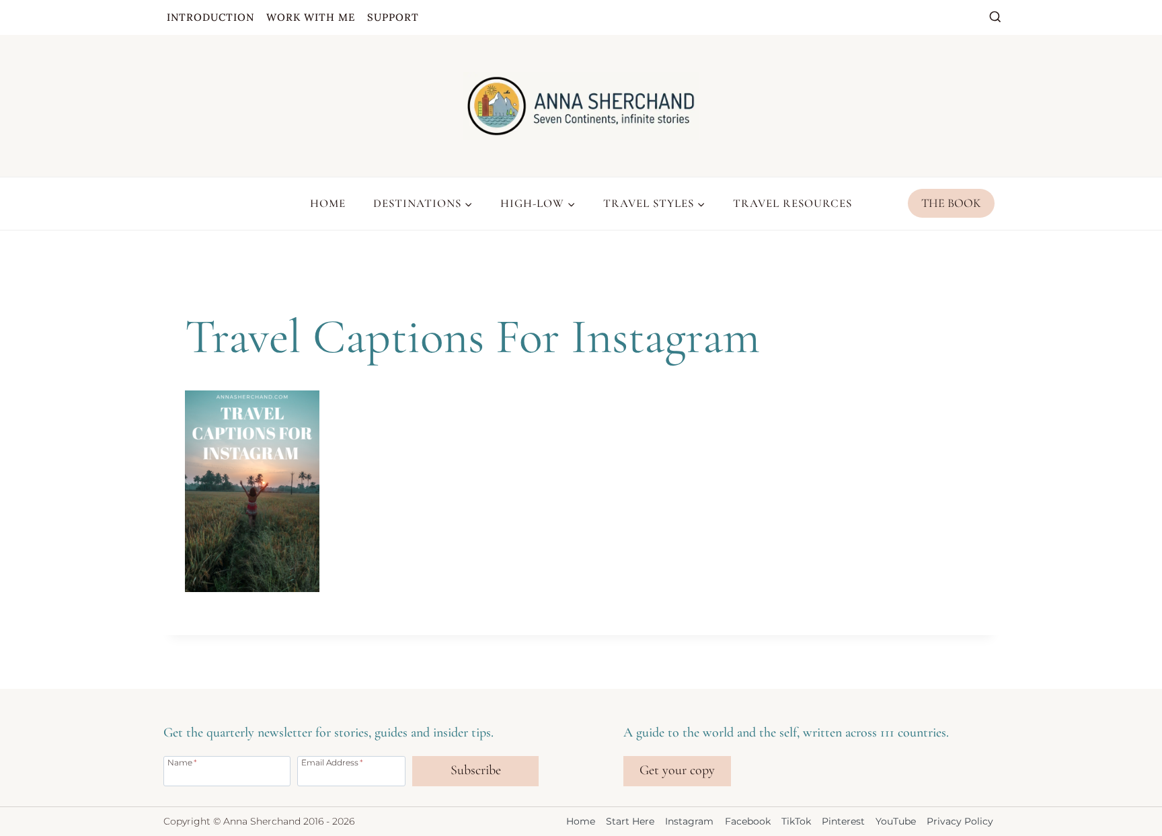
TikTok (796, 821)
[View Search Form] (995, 17)
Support (393, 17)
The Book (951, 203)
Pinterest (843, 821)
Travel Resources (792, 203)
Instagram (689, 821)
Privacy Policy (960, 821)
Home (328, 203)
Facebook (748, 821)
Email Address (332, 762)
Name (182, 762)
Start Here (630, 821)
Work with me (310, 17)
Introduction (210, 17)
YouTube (896, 821)
